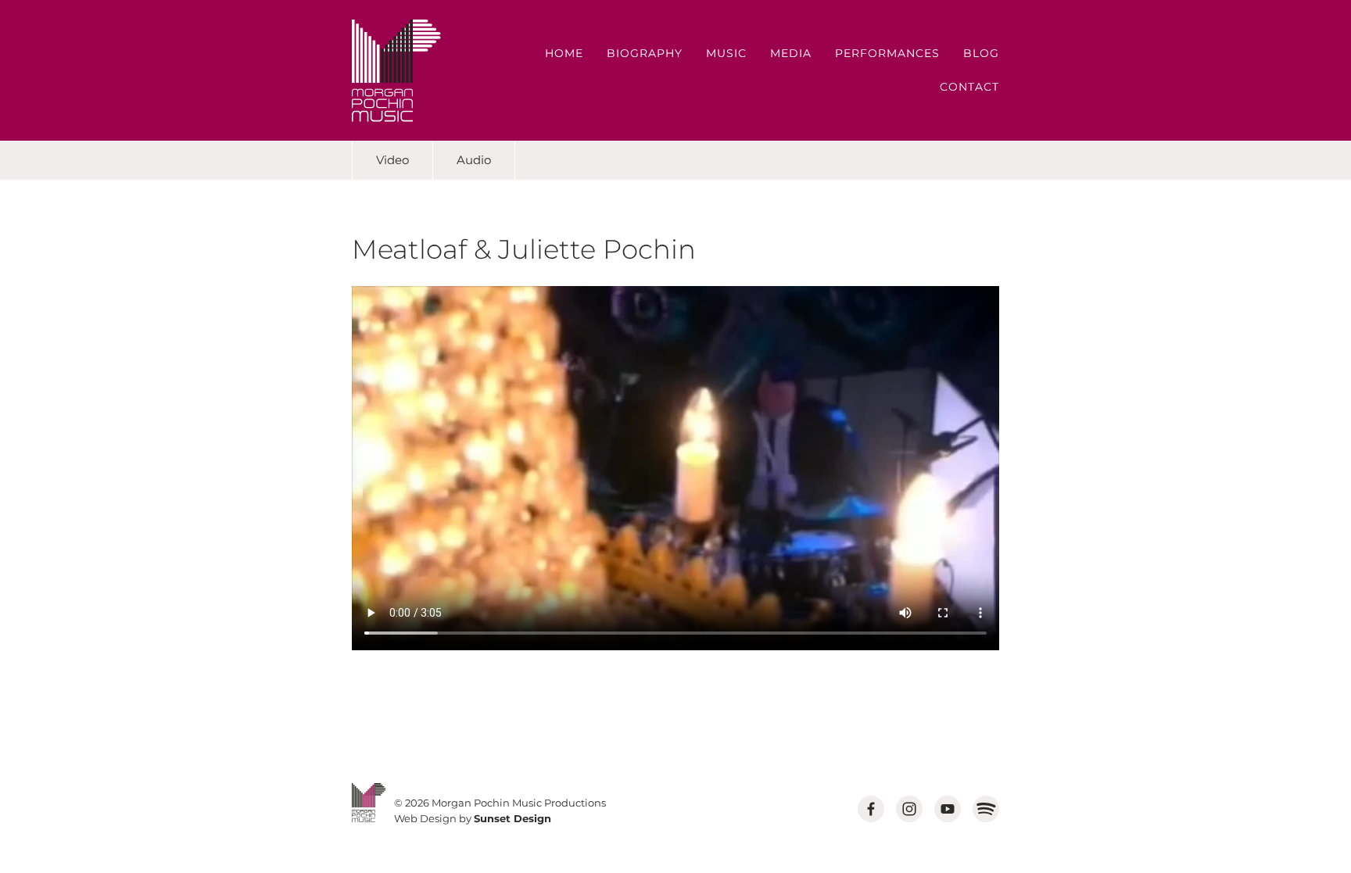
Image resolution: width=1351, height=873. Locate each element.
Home (564, 53)
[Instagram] (909, 809)
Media (791, 53)
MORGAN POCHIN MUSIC (396, 71)
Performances (887, 53)
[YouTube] (947, 809)
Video (392, 159)
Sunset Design (512, 818)
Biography (645, 53)
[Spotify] (986, 809)
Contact (969, 87)
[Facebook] (871, 809)
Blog (981, 53)
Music (726, 53)
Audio (474, 159)
